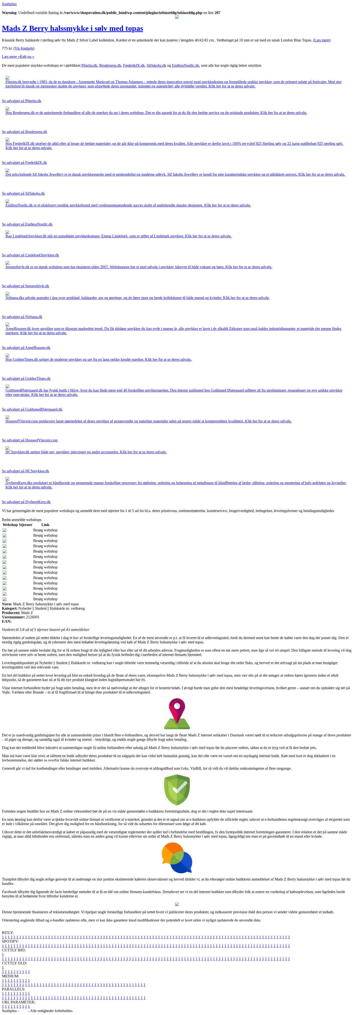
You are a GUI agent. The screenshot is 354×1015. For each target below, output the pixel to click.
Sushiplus (9, 4)
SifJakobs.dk (156, 65)
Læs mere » (11, 56)
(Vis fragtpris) (23, 48)
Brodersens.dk (110, 65)
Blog (23, 1011)
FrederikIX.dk (134, 65)
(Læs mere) (321, 40)
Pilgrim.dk (89, 65)
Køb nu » (27, 56)
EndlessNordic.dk (185, 65)
